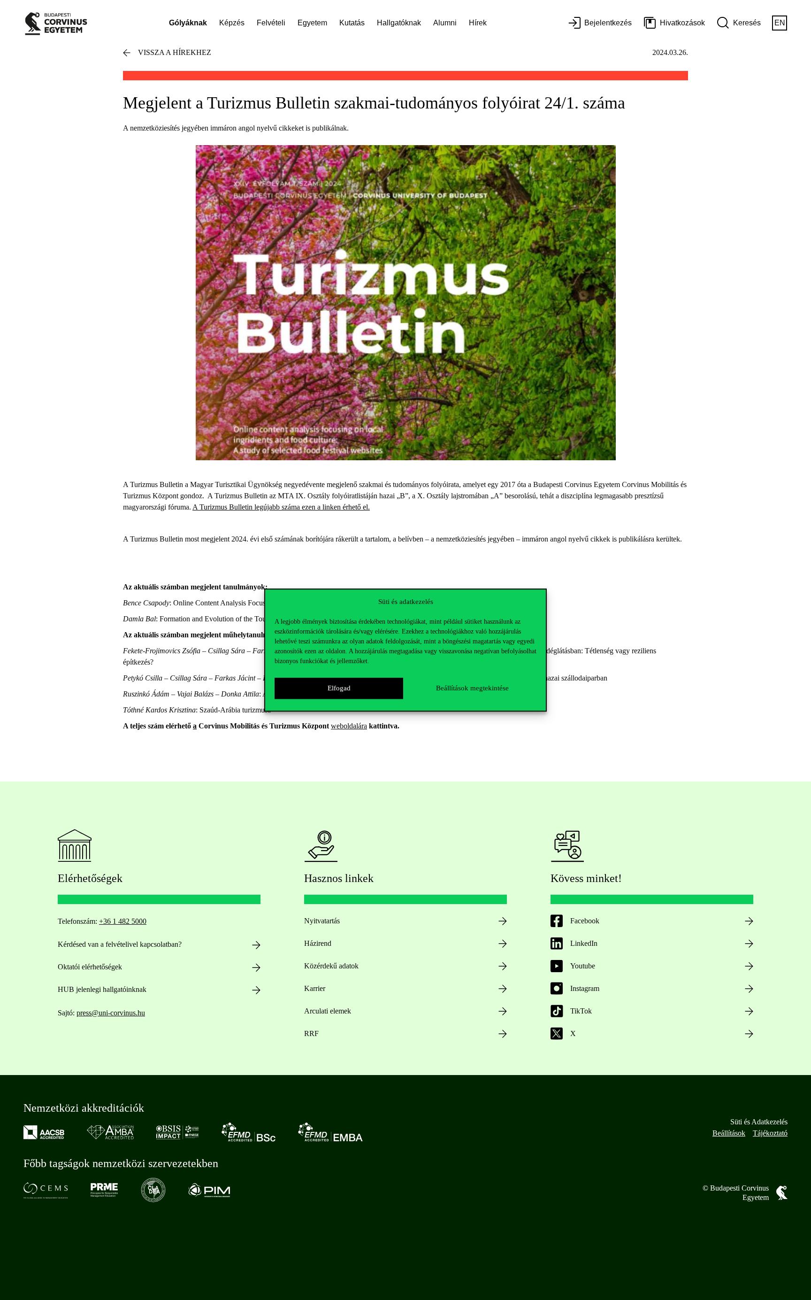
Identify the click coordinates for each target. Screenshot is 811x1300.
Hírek (478, 23)
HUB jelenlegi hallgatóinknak (102, 989)
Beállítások (728, 1133)
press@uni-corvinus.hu (111, 1013)
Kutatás (352, 23)
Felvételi (271, 23)
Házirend (317, 943)
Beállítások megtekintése (472, 688)
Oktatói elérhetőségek (90, 967)
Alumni (445, 23)
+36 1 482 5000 (122, 921)
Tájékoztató (770, 1133)
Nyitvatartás (322, 921)
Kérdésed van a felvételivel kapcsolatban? (120, 944)
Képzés (232, 23)
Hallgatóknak (399, 23)
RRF (311, 1033)
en (779, 23)
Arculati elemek (327, 1011)
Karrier (314, 988)
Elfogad (339, 688)
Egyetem (312, 23)
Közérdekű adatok (331, 966)
